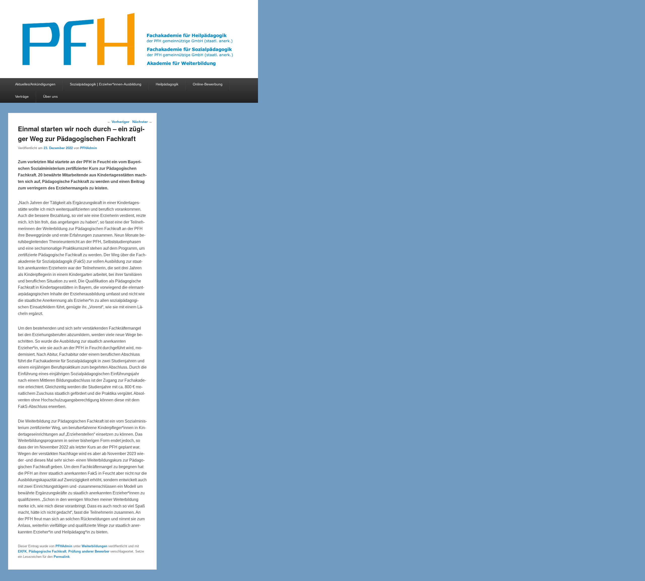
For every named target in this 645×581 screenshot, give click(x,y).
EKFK (22, 551)
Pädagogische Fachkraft (47, 551)
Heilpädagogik (167, 84)
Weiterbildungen (94, 546)
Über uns (50, 96)
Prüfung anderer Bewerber (88, 551)
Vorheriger (118, 122)
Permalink (62, 557)
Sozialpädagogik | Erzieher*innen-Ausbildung (105, 84)
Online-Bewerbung (207, 84)
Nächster (142, 122)
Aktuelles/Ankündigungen (35, 84)
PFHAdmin (88, 148)
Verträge (22, 96)
